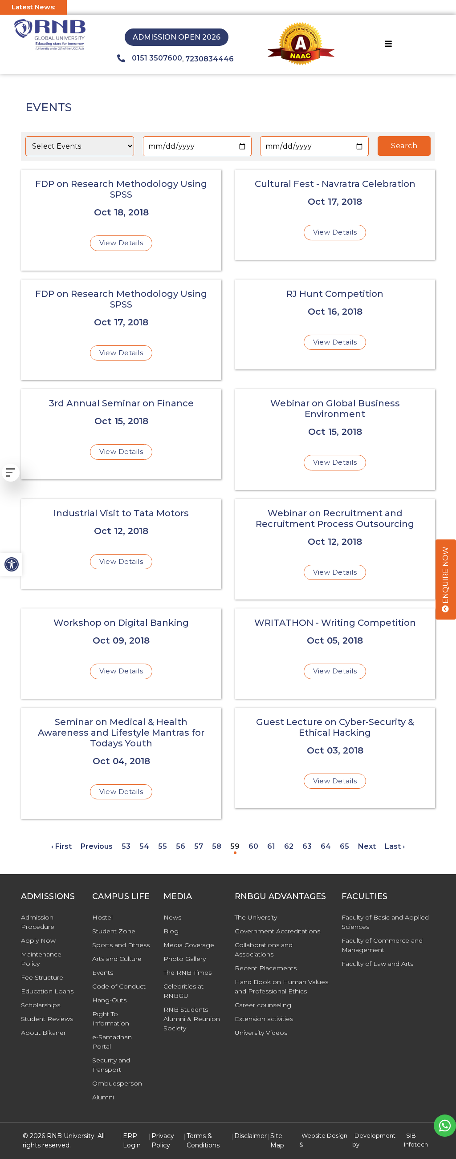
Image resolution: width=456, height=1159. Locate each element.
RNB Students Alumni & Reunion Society (191, 1018)
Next (367, 846)
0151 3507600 (157, 58)
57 (198, 846)
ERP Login (132, 1140)
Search (404, 146)
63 (307, 846)
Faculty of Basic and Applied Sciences (385, 922)
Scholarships (40, 1005)
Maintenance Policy (41, 959)
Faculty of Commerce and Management (382, 945)
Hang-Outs (109, 1000)
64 (326, 846)
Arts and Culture (117, 959)
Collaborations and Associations (264, 949)
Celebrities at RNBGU (183, 991)
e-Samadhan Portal (112, 1041)
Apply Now (38, 940)
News (172, 917)
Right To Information (110, 1018)
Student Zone (113, 931)
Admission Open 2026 (176, 37)
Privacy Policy (162, 1140)
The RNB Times (187, 973)
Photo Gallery (184, 959)
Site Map (277, 1140)
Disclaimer (250, 1136)
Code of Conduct (119, 986)
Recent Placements (266, 968)
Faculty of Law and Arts (377, 964)
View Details (121, 243)
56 (180, 846)
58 (216, 846)
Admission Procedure (37, 922)
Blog (171, 931)
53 (126, 846)
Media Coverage (188, 945)
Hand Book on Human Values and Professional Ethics (281, 986)
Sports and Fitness (121, 945)
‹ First (61, 846)
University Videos (261, 1033)
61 (271, 846)
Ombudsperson (117, 1083)
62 (288, 846)
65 (344, 846)
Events (102, 973)
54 (144, 846)
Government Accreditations (277, 931)
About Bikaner (43, 1033)
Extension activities (264, 1019)
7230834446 (209, 59)
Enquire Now (445, 576)
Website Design (324, 1135)
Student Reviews (47, 1019)
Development (374, 1135)
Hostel (102, 917)
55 (162, 846)
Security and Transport (111, 1065)
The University (256, 917)
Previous (97, 846)
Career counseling (263, 1005)
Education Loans (47, 991)
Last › (395, 846)
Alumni (103, 1097)
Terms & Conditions (203, 1140)
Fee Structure (42, 977)
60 (253, 846)
